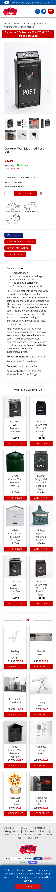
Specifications (15, 254)
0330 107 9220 (38, 32)
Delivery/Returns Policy (20, 241)
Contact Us (40, 827)
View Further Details (15, 186)
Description (13, 235)
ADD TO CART (26, 193)
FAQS (24, 827)
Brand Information (18, 248)
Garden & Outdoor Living (23, 23)
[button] (7, 115)
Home (7, 23)
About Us (9, 827)
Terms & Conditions (37, 831)
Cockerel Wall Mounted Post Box (19, 26)
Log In (41, 834)
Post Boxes (42, 23)
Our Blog (33, 837)
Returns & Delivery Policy (18, 834)
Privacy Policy (11, 831)
